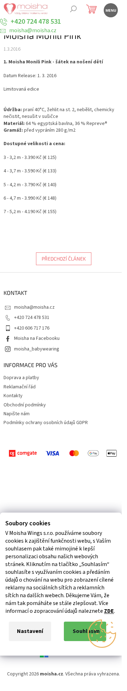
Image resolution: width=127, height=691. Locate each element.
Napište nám (17, 413)
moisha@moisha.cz (34, 307)
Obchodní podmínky (25, 405)
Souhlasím (86, 631)
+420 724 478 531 (31, 317)
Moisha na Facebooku (37, 338)
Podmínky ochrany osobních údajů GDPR (46, 422)
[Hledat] (73, 10)
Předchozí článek (64, 259)
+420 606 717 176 (31, 328)
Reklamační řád (20, 386)
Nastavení (30, 631)
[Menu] (110, 10)
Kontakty (13, 395)
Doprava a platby (21, 377)
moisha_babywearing (36, 349)
